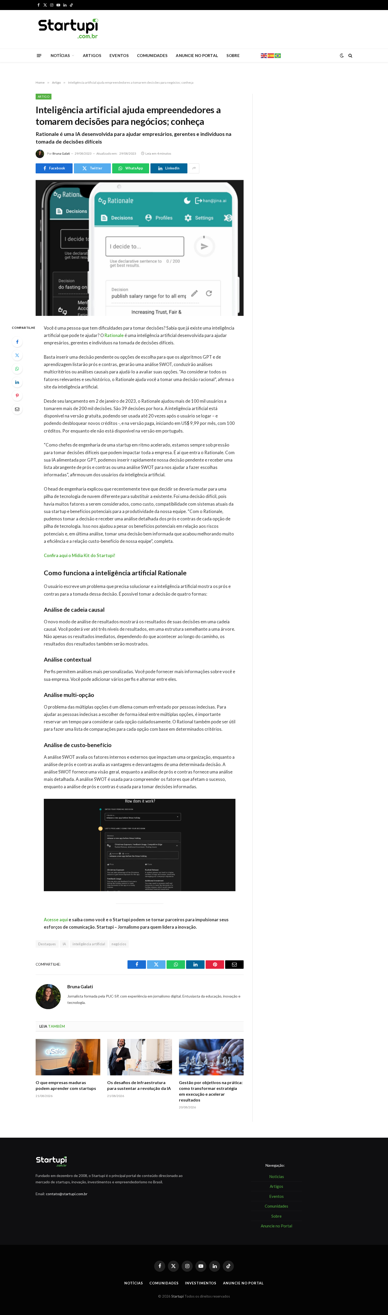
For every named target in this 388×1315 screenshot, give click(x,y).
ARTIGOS (92, 55)
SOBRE (233, 55)
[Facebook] (17, 341)
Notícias (133, 1283)
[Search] (349, 55)
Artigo (43, 96)
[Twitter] (17, 355)
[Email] (17, 409)
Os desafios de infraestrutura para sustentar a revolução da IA (139, 1085)
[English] (264, 55)
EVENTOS (119, 55)
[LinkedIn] (17, 382)
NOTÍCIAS (60, 55)
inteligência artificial (89, 944)
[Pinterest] (17, 395)
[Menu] (39, 55)
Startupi (177, 1296)
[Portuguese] (278, 55)
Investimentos (200, 1283)
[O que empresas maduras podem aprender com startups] (68, 1057)
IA (64, 944)
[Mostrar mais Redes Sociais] (194, 168)
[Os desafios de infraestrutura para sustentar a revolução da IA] (139, 1057)
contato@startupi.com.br (66, 1193)
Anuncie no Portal (243, 1283)
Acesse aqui (56, 919)
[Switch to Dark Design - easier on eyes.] (342, 55)
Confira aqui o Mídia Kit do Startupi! (79, 555)
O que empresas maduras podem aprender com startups (66, 1085)
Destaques (47, 944)
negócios (119, 944)
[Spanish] (271, 55)
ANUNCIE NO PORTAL (197, 55)
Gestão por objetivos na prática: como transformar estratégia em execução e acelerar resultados (211, 1091)
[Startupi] (69, 29)
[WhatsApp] (17, 368)
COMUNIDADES (152, 55)
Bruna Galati (61, 153)
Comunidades (163, 1283)
